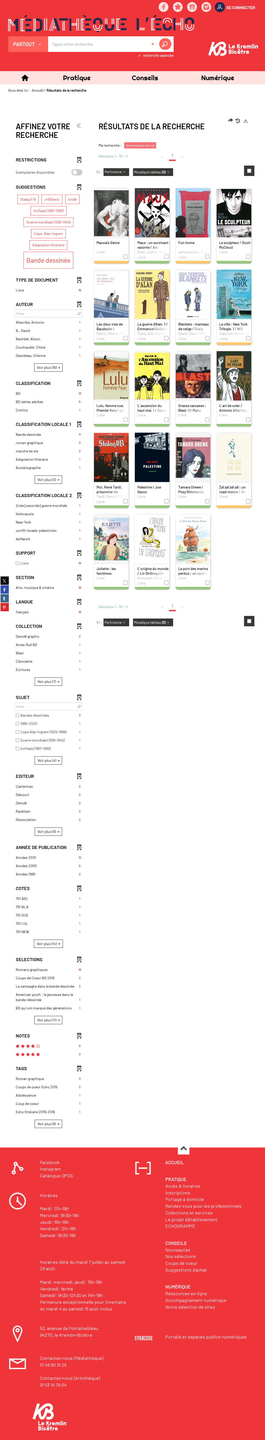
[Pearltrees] (178, 7)
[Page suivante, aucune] (182, 157)
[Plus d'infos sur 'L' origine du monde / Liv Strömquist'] (152, 539)
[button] (76, 77)
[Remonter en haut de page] (183, 1148)
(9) (47, 831)
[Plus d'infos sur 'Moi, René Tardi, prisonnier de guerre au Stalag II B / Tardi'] (111, 457)
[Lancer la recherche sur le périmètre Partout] (166, 44)
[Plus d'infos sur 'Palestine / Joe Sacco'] (152, 459)
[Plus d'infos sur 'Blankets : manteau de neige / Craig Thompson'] (193, 294)
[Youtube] (192, 7)
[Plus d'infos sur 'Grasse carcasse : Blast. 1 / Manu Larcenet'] (193, 375)
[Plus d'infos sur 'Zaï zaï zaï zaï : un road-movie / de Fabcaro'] (234, 457)
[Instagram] (206, 7)
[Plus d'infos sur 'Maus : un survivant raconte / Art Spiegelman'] (152, 214)
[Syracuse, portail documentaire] (101, 23)
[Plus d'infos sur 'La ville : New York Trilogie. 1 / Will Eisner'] (234, 296)
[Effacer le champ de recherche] (153, 44)
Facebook (50, 1162)
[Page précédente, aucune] (162, 157)
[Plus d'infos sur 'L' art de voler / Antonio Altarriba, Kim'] (234, 377)
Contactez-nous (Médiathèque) (71, 1358)
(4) (47, 760)
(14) (47, 943)
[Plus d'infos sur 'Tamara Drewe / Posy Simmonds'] (193, 457)
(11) (47, 1020)
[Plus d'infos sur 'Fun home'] (193, 215)
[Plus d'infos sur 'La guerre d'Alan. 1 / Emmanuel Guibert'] (152, 296)
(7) (47, 681)
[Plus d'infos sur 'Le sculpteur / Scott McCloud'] (234, 212)
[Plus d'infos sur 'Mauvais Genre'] (111, 212)
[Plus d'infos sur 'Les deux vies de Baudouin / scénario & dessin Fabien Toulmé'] (111, 294)
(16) (47, 367)
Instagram (50, 1169)
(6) (47, 1124)
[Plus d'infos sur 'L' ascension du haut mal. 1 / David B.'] (152, 375)
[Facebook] (164, 7)
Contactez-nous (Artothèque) (70, 1378)
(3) (47, 479)
